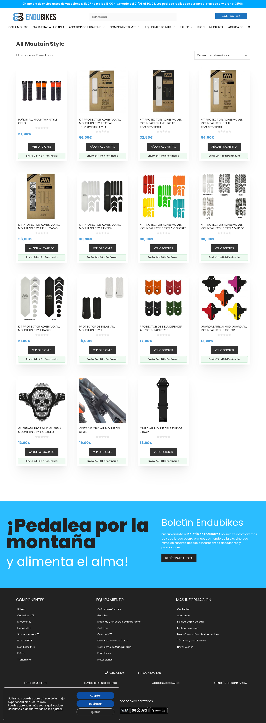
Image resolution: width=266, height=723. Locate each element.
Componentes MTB (123, 27)
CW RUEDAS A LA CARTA (48, 27)
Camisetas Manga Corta (112, 640)
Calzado (102, 628)
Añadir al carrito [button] (102, 147)
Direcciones (24, 621)
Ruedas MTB (24, 640)
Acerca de (235, 27)
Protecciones (105, 659)
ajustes (58, 709)
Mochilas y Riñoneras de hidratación (119, 621)
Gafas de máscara (109, 609)
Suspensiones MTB (28, 634)
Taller (184, 27)
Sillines (21, 609)
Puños (21, 653)
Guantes (102, 615)
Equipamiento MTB (158, 27)
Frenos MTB (24, 628)
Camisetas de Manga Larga (114, 647)
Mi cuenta (216, 27)
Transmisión (24, 659)
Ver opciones (41, 147)
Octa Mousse (18, 27)
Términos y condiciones (191, 640)
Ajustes (95, 712)
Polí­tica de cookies (188, 628)
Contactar (183, 609)
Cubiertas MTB (25, 615)
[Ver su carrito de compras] (249, 27)
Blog (201, 27)
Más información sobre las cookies (198, 634)
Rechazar (95, 704)
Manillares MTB (26, 647)
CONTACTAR (231, 16)
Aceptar (95, 695)
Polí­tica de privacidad (190, 621)
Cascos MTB (104, 634)
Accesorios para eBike (85, 27)
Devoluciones (185, 647)
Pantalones (104, 653)
